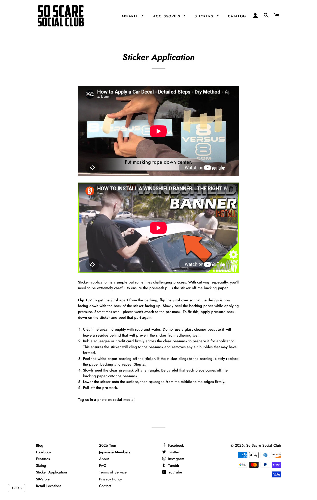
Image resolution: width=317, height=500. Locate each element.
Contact (105, 486)
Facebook (175, 445)
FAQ (102, 465)
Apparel (130, 16)
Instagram (175, 459)
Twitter (173, 452)
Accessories (167, 16)
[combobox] (16, 488)
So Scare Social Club (263, 445)
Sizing (41, 465)
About (104, 459)
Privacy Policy (110, 479)
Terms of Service (113, 472)
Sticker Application (51, 472)
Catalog (237, 16)
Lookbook (43, 452)
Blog (39, 445)
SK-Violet (43, 479)
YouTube (174, 472)
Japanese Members (114, 452)
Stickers (204, 16)
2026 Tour (107, 445)
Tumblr (173, 465)
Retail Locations (48, 486)
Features (43, 459)
